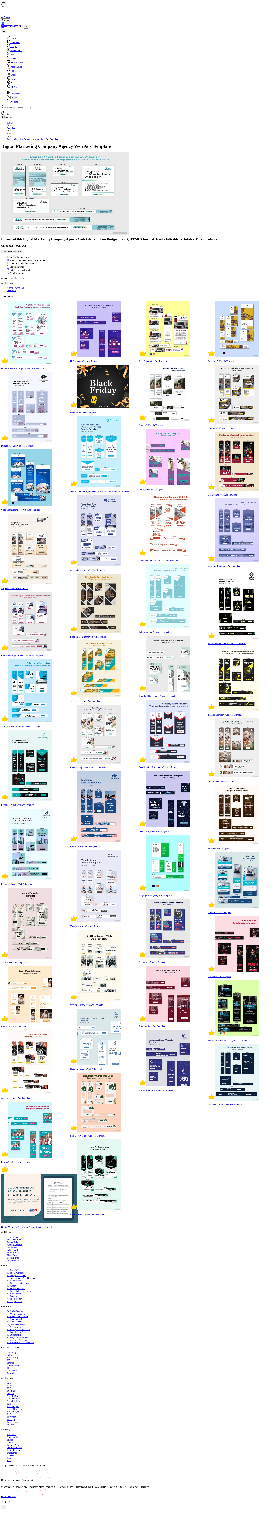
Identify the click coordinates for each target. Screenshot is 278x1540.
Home (10, 122)
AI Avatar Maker (14, 1327)
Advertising (12, 1357)
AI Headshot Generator (17, 1316)
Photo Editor (13, 1255)
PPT (9, 1388)
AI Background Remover (18, 1329)
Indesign (11, 1419)
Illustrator (11, 1417)
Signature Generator (16, 1324)
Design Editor (13, 1242)
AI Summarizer (14, 1334)
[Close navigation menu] (4, 31)
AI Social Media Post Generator (21, 1278)
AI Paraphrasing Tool (17, 1332)
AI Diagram (12, 1296)
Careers (10, 1455)
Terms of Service (14, 1447)
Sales (9, 1355)
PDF (9, 1404)
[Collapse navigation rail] (26, 27)
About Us (11, 1434)
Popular (10, 1424)
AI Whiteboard (14, 1293)
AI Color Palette (14, 1321)
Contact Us (12, 1442)
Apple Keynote (14, 1411)
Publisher (11, 1391)
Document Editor (15, 1239)
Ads (9, 133)
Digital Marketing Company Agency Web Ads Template (32, 139)
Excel (9, 1385)
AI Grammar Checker (17, 1340)
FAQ (9, 1460)
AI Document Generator (18, 1283)
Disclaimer (12, 1452)
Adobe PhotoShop (15, 288)
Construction (13, 1365)
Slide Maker (12, 1247)
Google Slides (13, 1401)
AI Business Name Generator (20, 1342)
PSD (9, 1414)
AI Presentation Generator (19, 1291)
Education (11, 1373)
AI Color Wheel (14, 1319)
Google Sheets (13, 1398)
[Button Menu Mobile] (3, 2)
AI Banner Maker (15, 1280)
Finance (10, 1363)
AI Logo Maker (14, 1270)
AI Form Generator (16, 1288)
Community (12, 1437)
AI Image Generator (16, 1273)
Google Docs (13, 1396)
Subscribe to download (11, 251)
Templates (11, 128)
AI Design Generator (16, 1275)
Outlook (10, 1393)
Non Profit (12, 1370)
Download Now (8, 1496)
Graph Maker (13, 1260)
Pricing (10, 1439)
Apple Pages (13, 1406)
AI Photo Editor (14, 1299)
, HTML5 (11, 290)
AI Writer (11, 1286)
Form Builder (13, 1252)
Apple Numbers (14, 1409)
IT (8, 1368)
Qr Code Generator (16, 1311)
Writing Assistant (14, 1245)
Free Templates (14, 1422)
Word (9, 1383)
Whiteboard (12, 1250)
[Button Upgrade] (3, 117)
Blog (9, 1458)
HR (8, 1360)
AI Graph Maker (14, 1301)
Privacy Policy (13, 1445)
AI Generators (13, 1237)
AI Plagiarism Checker (17, 1337)
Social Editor (13, 1258)
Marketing (11, 1352)
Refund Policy (13, 1450)
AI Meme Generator (16, 1314)
